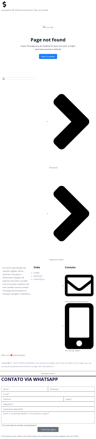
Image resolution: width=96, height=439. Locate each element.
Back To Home (48, 56)
